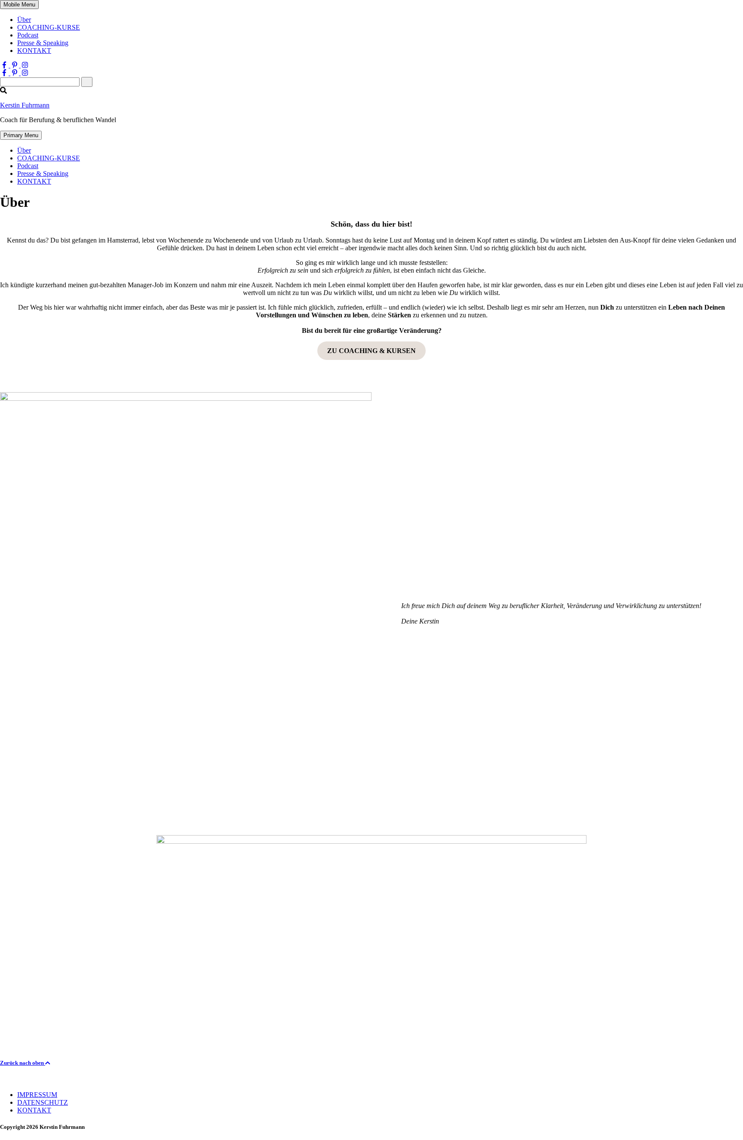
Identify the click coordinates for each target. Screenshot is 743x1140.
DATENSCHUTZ (42, 1102)
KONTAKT (34, 50)
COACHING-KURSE (48, 27)
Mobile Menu (19, 4)
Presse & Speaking (42, 42)
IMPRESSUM (37, 1094)
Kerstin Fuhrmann (24, 105)
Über (24, 19)
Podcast (27, 35)
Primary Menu (20, 135)
